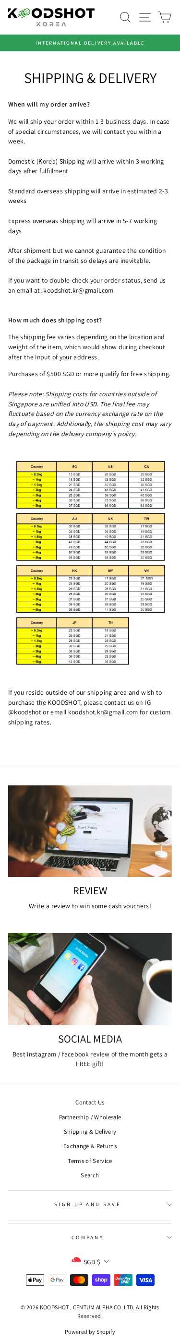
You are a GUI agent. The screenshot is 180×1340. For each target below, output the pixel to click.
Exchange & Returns (90, 1146)
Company (88, 1237)
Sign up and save (87, 1204)
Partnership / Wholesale (90, 1117)
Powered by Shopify (90, 1331)
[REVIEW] (90, 831)
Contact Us (89, 1102)
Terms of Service (90, 1161)
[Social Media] (90, 979)
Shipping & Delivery (90, 1131)
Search (90, 1175)
